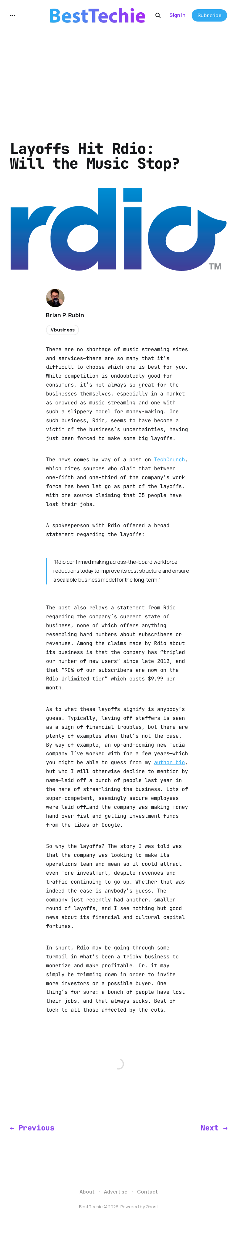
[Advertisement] (118, 77)
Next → (214, 1128)
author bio (169, 762)
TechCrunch (169, 459)
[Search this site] (158, 15)
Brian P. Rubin (65, 315)
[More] (12, 15)
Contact (147, 1191)
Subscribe (210, 15)
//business (62, 330)
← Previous (32, 1128)
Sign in (177, 15)
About (87, 1191)
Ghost (152, 1207)
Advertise (115, 1191)
